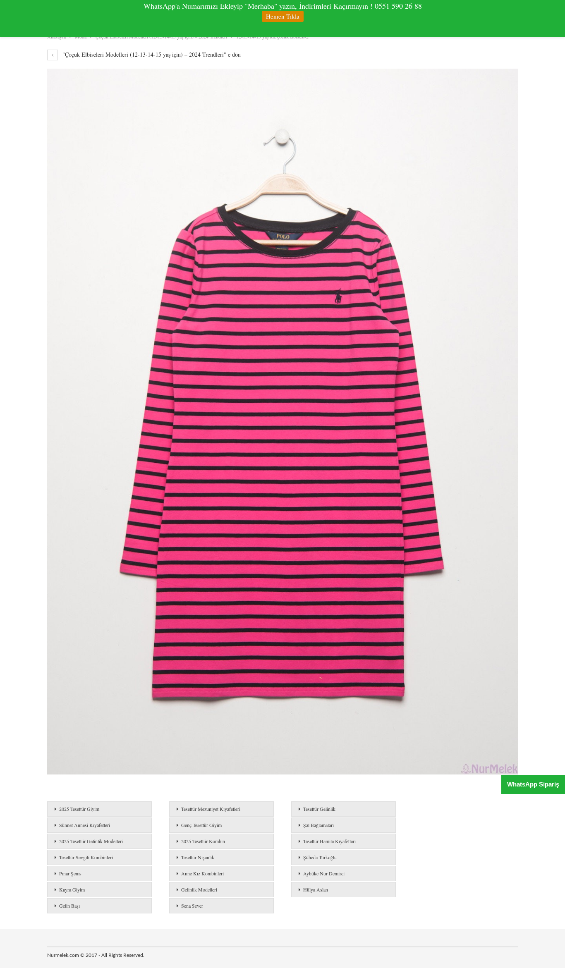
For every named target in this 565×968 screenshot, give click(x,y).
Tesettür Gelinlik (319, 808)
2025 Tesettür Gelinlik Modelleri (91, 841)
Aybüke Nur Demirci (324, 873)
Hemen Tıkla (282, 16)
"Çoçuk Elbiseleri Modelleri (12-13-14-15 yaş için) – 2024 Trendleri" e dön (151, 54)
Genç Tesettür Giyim (201, 825)
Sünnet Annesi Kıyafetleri (84, 825)
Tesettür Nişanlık (197, 857)
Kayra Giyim (72, 889)
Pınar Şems (70, 873)
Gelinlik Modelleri (199, 889)
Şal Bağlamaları (318, 825)
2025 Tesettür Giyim (79, 808)
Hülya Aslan (315, 889)
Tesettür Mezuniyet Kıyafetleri (210, 808)
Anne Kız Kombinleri (202, 873)
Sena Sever (192, 905)
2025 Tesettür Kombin (203, 841)
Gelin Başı (69, 905)
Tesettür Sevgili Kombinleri (86, 857)
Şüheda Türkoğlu (320, 857)
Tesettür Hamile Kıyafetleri (329, 841)
